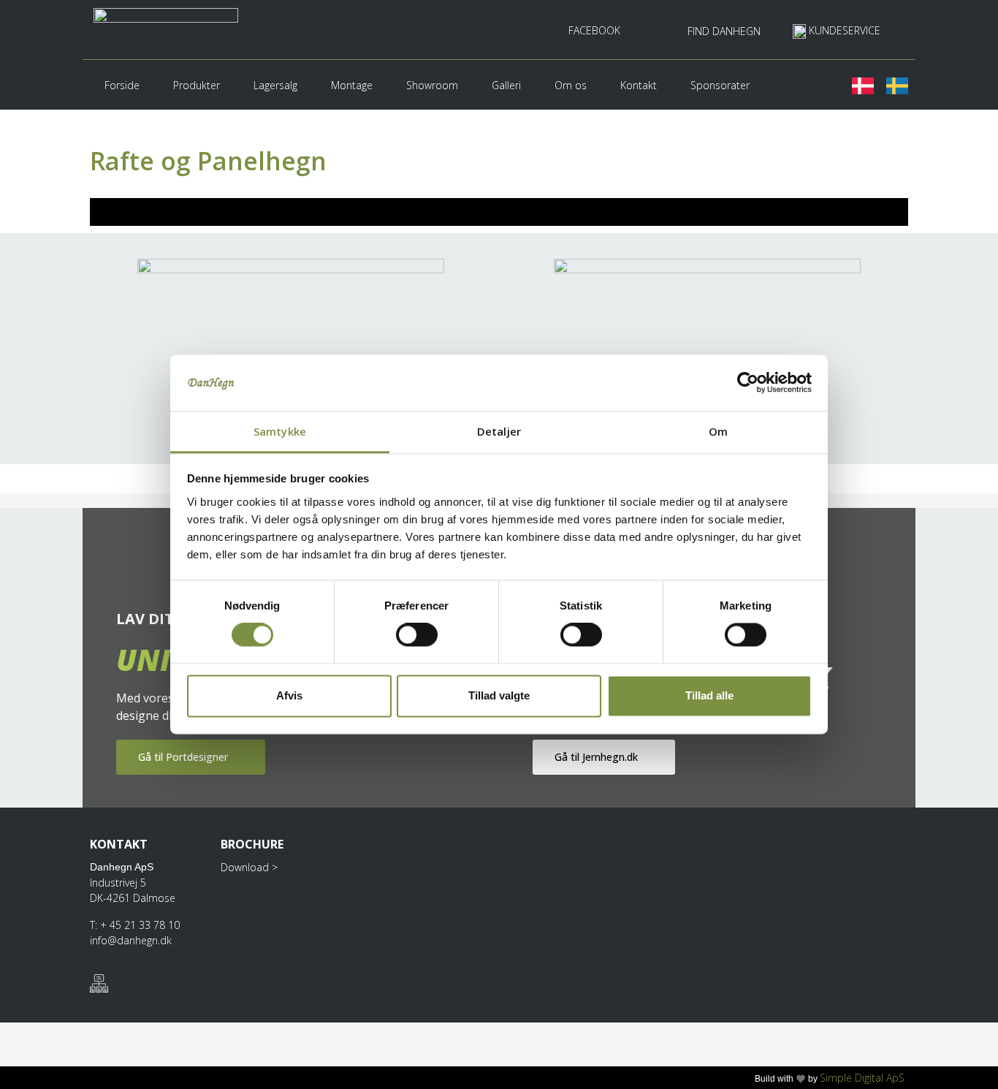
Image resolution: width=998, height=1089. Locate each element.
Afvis (289, 695)
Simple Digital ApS (862, 1078)
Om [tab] (718, 431)
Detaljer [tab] (499, 431)
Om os (571, 85)
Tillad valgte (499, 695)
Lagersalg (275, 85)
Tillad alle (709, 695)
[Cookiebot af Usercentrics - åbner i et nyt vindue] (748, 383)
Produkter (196, 85)
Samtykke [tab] (280, 431)
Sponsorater (720, 85)
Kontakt (638, 85)
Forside (122, 85)
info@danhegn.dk (131, 940)
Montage (352, 85)
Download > (249, 867)
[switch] (417, 635)
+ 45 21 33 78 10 (140, 925)
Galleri (506, 85)
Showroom (432, 85)
